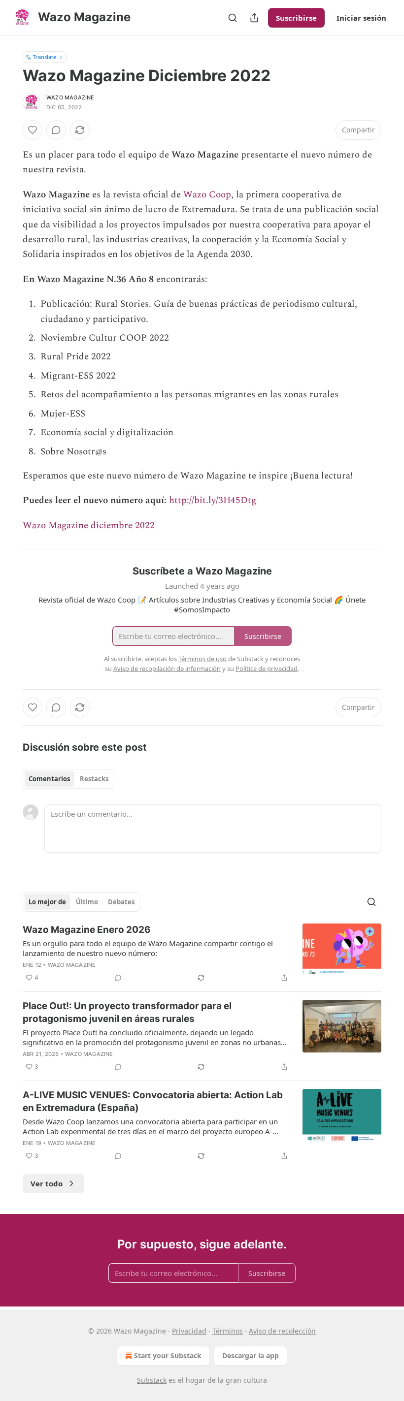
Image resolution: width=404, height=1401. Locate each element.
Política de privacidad (267, 668)
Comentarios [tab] (49, 778)
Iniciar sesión (361, 18)
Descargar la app (250, 1355)
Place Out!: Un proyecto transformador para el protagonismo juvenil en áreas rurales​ (127, 1012)
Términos (227, 1331)
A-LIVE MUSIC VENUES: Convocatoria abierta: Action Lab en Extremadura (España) (153, 1101)
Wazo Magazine (70, 97)
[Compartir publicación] (254, 18)
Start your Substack (168, 1355)
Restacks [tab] (94, 778)
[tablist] (68, 779)
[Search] (232, 18)
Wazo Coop (207, 195)
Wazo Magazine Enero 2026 (87, 929)
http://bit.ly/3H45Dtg (212, 500)
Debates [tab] (121, 901)
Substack (152, 1380)
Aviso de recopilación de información (167, 668)
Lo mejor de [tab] (47, 901)
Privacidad (189, 1331)
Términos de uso (202, 658)
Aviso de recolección (282, 1331)
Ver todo (47, 1183)
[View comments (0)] (56, 130)
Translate (44, 57)
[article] (202, 953)
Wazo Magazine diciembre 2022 (89, 525)
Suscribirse (296, 18)
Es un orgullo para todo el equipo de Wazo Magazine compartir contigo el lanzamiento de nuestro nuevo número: (148, 948)
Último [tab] (87, 901)
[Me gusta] (32, 130)
